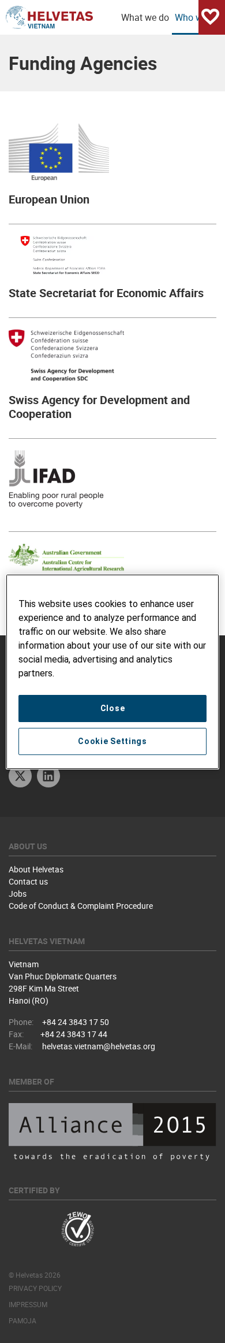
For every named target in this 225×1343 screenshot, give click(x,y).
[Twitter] (20, 777)
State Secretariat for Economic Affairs (106, 293)
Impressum (28, 1304)
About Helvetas (36, 869)
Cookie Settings (112, 741)
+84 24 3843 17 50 (75, 1021)
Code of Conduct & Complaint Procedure (81, 905)
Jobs (18, 893)
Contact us (28, 881)
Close (112, 708)
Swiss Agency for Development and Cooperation (99, 406)
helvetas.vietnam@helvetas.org (98, 1046)
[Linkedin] (48, 777)
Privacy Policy (35, 1288)
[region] (113, 671)
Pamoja (22, 1320)
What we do (145, 17)
